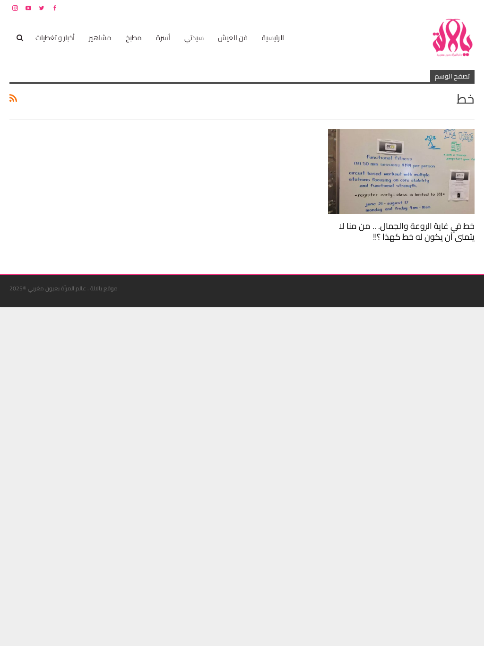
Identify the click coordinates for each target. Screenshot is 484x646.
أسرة (163, 37)
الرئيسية (273, 37)
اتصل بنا (414, 7)
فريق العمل (441, 7)
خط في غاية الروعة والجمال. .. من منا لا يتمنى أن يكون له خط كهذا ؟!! (407, 231)
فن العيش (233, 37)
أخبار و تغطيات (55, 37)
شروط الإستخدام (383, 7)
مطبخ (134, 37)
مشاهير (100, 37)
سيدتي (194, 37)
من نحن (467, 7)
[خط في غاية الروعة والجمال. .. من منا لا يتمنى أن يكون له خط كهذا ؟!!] (401, 171)
